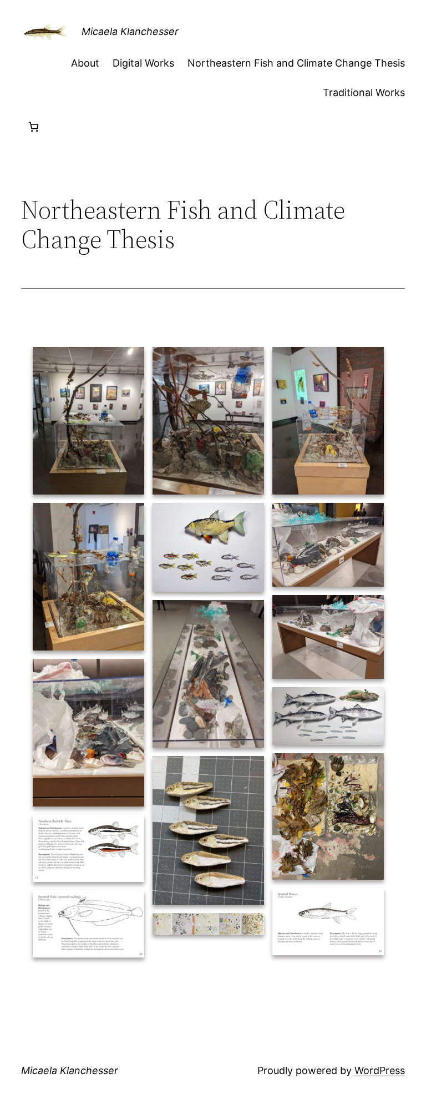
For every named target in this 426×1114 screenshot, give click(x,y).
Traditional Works (364, 92)
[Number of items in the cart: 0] (33, 126)
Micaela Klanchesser (130, 31)
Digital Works (143, 63)
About (85, 63)
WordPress (379, 1070)
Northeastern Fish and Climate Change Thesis (296, 63)
